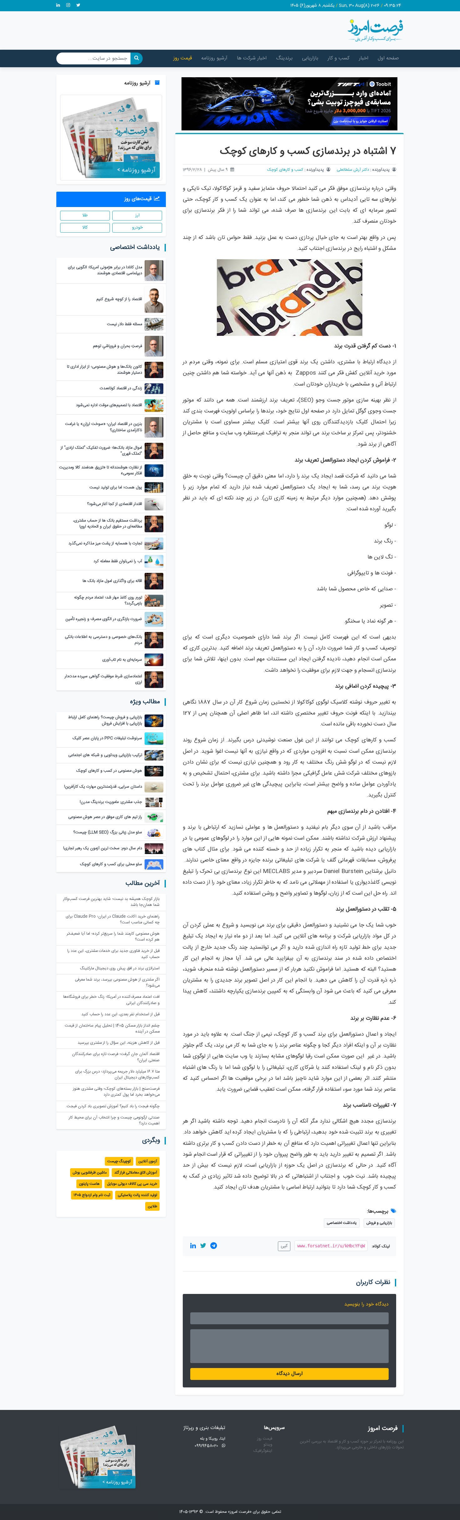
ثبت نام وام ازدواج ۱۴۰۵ (92, 1195)
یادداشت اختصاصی (342, 1223)
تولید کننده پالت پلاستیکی (137, 1195)
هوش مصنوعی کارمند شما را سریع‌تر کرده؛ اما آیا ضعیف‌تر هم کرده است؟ (113, 937)
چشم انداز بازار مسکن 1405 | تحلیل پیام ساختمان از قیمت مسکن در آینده (112, 1029)
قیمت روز (182, 58)
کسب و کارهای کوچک (285, 170)
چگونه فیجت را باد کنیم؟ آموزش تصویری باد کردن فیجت (113, 1106)
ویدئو (267, 1445)
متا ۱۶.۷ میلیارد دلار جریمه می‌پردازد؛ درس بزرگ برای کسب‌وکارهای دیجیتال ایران (117, 1074)
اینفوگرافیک (262, 1451)
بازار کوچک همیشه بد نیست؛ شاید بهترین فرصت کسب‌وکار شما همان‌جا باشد (111, 902)
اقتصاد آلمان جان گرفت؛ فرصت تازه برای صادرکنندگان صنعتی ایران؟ (116, 1057)
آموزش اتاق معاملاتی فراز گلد (135, 1172)
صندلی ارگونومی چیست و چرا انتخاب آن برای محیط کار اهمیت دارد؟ (114, 1120)
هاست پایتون (89, 1184)
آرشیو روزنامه (214, 58)
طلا (85, 215)
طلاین (152, 1206)
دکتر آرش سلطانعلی (353, 170)
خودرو (137, 227)
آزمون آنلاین (147, 1161)
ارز (137, 215)
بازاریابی (310, 58)
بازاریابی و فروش (379, 1223)
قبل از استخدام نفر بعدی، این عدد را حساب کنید (120, 1014)
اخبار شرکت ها (252, 58)
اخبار (363, 58)
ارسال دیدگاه (290, 1374)
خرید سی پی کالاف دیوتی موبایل (132, 1184)
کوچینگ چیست (119, 1161)
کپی (284, 1246)
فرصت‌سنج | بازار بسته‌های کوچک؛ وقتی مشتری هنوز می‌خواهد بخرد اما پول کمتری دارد (116, 1092)
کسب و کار (339, 58)
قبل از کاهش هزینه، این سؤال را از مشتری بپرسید (119, 1043)
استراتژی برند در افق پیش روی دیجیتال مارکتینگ (120, 968)
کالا (85, 227)
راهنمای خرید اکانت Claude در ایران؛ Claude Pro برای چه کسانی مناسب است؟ (113, 919)
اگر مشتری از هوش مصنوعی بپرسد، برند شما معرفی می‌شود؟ (117, 983)
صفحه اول (388, 58)
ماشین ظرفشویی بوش (90, 1172)
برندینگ (284, 58)
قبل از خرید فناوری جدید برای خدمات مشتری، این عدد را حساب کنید (113, 954)
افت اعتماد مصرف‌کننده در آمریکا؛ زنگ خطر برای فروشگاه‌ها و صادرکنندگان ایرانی (111, 1000)
